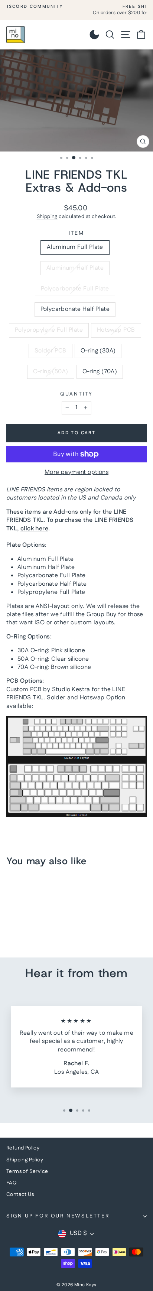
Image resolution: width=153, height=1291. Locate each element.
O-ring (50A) (50, 371)
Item (76, 233)
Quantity (76, 394)
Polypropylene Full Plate (49, 330)
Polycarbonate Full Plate (75, 288)
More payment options (76, 472)
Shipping (47, 216)
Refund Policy (22, 1148)
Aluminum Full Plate (75, 247)
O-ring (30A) (98, 351)
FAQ (11, 1183)
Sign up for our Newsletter (58, 1216)
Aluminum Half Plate (75, 268)
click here (34, 528)
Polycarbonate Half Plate (75, 309)
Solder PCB (50, 351)
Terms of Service (27, 1171)
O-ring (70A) (99, 371)
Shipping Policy (24, 1160)
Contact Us (20, 1194)
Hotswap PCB (116, 330)
